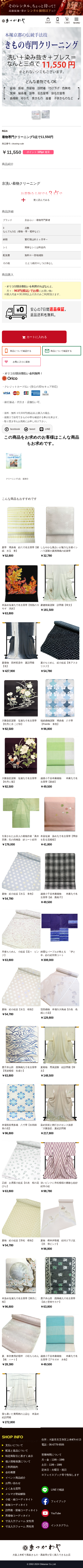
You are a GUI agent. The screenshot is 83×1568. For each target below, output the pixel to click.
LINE (47, 429)
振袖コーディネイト (16, 1504)
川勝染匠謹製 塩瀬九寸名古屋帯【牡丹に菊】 (19, 780)
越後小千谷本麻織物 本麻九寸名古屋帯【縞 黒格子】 (59, 895)
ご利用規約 (11, 1466)
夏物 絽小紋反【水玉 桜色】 (18, 1009)
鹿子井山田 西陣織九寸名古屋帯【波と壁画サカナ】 (58, 1300)
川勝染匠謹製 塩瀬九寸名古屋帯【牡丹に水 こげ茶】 (19, 722)
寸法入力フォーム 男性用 (19, 1526)
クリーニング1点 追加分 (17, 479)
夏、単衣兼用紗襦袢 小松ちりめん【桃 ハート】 (20, 1358)
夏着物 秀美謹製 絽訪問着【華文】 (58, 1069)
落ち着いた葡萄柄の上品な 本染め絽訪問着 (20, 1416)
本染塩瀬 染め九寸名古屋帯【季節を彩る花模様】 (59, 838)
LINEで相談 (57, 1489)
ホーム (5, 1441)
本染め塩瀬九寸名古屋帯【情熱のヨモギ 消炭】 (20, 607)
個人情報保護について (17, 1461)
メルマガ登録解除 (15, 1494)
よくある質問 (12, 1488)
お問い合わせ (12, 1483)
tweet (32, 429)
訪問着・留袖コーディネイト (21, 1510)
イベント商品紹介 (15, 1477)
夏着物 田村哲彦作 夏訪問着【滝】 (18, 664)
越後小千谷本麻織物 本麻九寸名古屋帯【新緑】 (59, 780)
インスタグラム (60, 1525)
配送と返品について (16, 1450)
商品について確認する (20, 351)
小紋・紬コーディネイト (19, 1499)
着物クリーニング (28, 1441)
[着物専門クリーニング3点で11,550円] (41, 66)
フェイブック (58, 1501)
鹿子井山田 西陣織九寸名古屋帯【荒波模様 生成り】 (19, 1069)
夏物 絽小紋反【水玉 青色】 (18, 893)
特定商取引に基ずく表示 (19, 1456)
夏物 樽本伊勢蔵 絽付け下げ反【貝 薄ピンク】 (58, 1242)
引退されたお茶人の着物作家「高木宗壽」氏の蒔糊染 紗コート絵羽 (20, 838)
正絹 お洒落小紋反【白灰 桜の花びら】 (20, 1184)
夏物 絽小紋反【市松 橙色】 (18, 1240)
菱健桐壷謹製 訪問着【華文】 (57, 605)
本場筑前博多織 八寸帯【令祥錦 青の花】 (20, 1127)
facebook (15, 429)
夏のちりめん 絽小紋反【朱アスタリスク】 (59, 664)
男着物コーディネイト (17, 1515)
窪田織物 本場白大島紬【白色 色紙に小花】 (59, 1011)
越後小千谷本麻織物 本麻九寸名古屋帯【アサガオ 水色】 (59, 1358)
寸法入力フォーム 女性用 (19, 1521)
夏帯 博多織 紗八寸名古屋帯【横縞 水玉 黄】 (20, 549)
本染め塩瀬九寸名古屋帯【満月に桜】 (19, 1300)
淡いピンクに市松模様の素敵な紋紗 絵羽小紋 (60, 1184)
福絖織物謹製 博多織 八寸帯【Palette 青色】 (57, 722)
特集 (14, 1441)
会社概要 (10, 1472)
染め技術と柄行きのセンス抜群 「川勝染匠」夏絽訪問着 (58, 1127)
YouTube (56, 1513)
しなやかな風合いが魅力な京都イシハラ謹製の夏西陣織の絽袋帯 (59, 549)
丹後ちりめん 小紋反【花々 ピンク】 (20, 953)
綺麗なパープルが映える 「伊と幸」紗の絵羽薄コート (58, 953)
